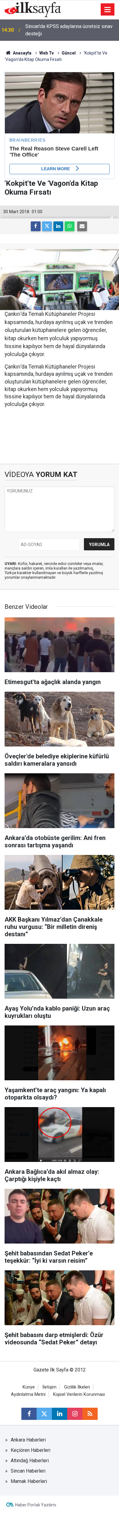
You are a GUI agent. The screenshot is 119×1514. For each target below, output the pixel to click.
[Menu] (107, 10)
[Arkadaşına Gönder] (82, 226)
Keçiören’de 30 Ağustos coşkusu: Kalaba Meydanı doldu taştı (68, 30)
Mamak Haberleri (29, 1481)
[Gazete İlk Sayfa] (33, 9)
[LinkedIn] (58, 226)
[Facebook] (36, 226)
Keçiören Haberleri (30, 1450)
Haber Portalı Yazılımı (35, 1504)
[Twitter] (47, 226)
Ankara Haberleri (28, 1440)
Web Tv (46, 53)
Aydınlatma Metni (28, 1394)
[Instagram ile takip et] (74, 1414)
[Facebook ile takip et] (29, 1414)
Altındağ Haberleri (30, 1460)
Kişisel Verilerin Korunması (79, 1394)
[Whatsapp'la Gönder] (69, 226)
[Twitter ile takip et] (44, 1414)
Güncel (69, 53)
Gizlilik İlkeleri (77, 1387)
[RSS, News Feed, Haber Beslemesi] (90, 1414)
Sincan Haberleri (28, 1471)
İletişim (49, 1387)
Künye (29, 1387)
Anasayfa (21, 53)
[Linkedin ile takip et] (59, 1414)
